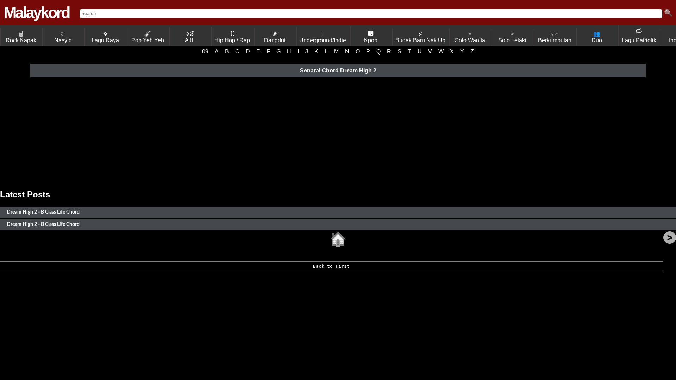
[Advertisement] (338, 133)
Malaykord (36, 12)
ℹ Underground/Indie (322, 37)
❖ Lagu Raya (105, 37)
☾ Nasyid (63, 37)
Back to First (331, 266)
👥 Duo (597, 37)
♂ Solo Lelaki (512, 37)
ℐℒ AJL (190, 37)
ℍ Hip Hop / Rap (232, 37)
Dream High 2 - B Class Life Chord (43, 212)
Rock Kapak (21, 37)
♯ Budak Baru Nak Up (420, 37)
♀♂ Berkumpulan (554, 37)
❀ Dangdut (275, 37)
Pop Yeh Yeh (147, 37)
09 (205, 52)
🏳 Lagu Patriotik (639, 36)
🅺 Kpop (370, 37)
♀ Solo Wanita (470, 37)
